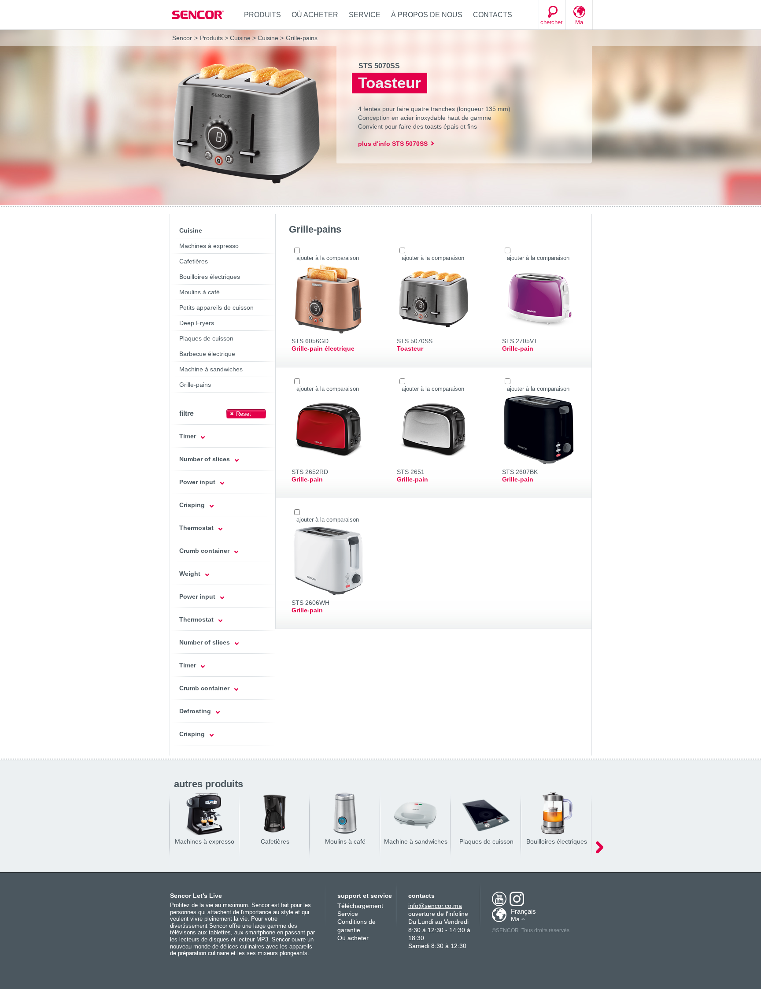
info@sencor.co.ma (435, 905)
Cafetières (193, 261)
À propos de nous (426, 15)
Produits (262, 15)
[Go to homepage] (198, 15)
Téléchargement (360, 905)
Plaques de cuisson (206, 338)
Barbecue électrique (207, 353)
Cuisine (240, 37)
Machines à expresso (209, 245)
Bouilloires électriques (209, 276)
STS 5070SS (379, 66)
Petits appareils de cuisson (216, 307)
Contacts (492, 15)
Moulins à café (199, 292)
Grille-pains (195, 384)
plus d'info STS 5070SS (393, 143)
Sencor (182, 37)
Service (364, 15)
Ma (579, 22)
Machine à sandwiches (211, 369)
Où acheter (315, 15)
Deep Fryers (196, 322)
